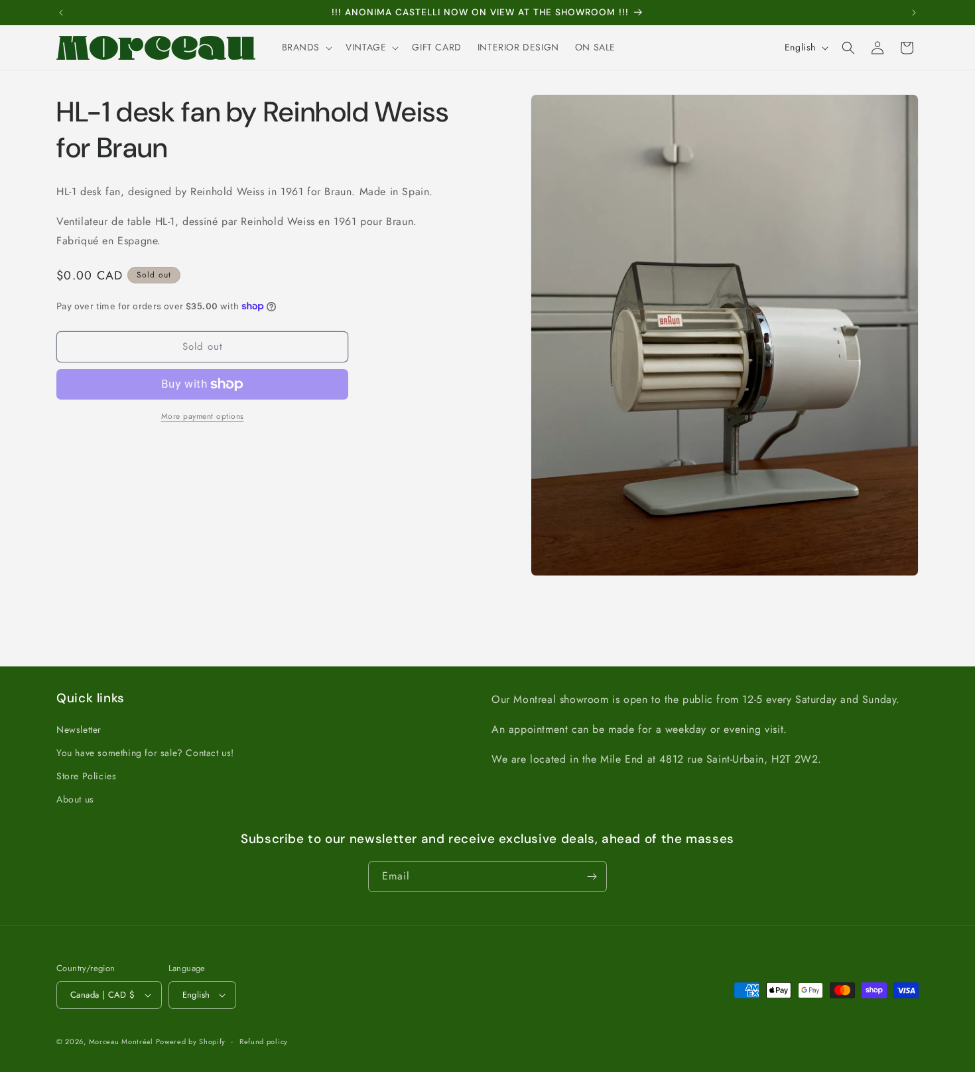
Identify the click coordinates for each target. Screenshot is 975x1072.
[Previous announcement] (61, 12)
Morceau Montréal (122, 1041)
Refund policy (263, 1041)
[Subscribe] (591, 876)
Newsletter (78, 729)
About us (75, 799)
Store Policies (86, 776)
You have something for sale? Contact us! (145, 752)
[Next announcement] (914, 12)
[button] (306, 47)
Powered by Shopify (191, 1041)
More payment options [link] (202, 416)
